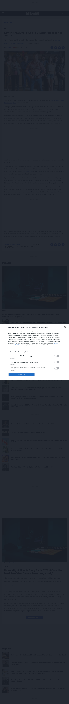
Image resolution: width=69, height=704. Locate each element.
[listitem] (34, 352)
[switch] (56, 356)
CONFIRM (21, 374)
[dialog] (34, 352)
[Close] (65, 327)
